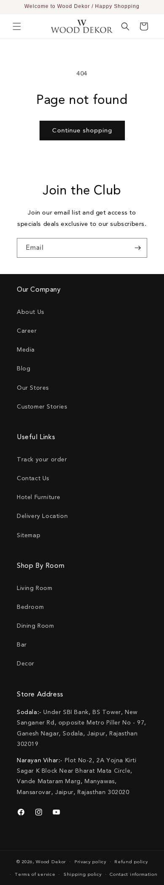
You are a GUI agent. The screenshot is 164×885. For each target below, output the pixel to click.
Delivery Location (42, 516)
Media (26, 349)
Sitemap (28, 535)
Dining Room (35, 625)
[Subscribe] (137, 248)
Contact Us (33, 478)
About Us (30, 312)
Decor (25, 663)
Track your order (42, 459)
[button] (17, 26)
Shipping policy (82, 874)
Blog (23, 368)
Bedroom (30, 607)
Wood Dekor (51, 861)
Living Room (35, 588)
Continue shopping (82, 130)
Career (27, 330)
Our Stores (33, 387)
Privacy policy (90, 861)
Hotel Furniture (39, 497)
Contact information (133, 874)
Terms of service (35, 874)
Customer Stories (42, 406)
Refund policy (131, 861)
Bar (22, 644)
